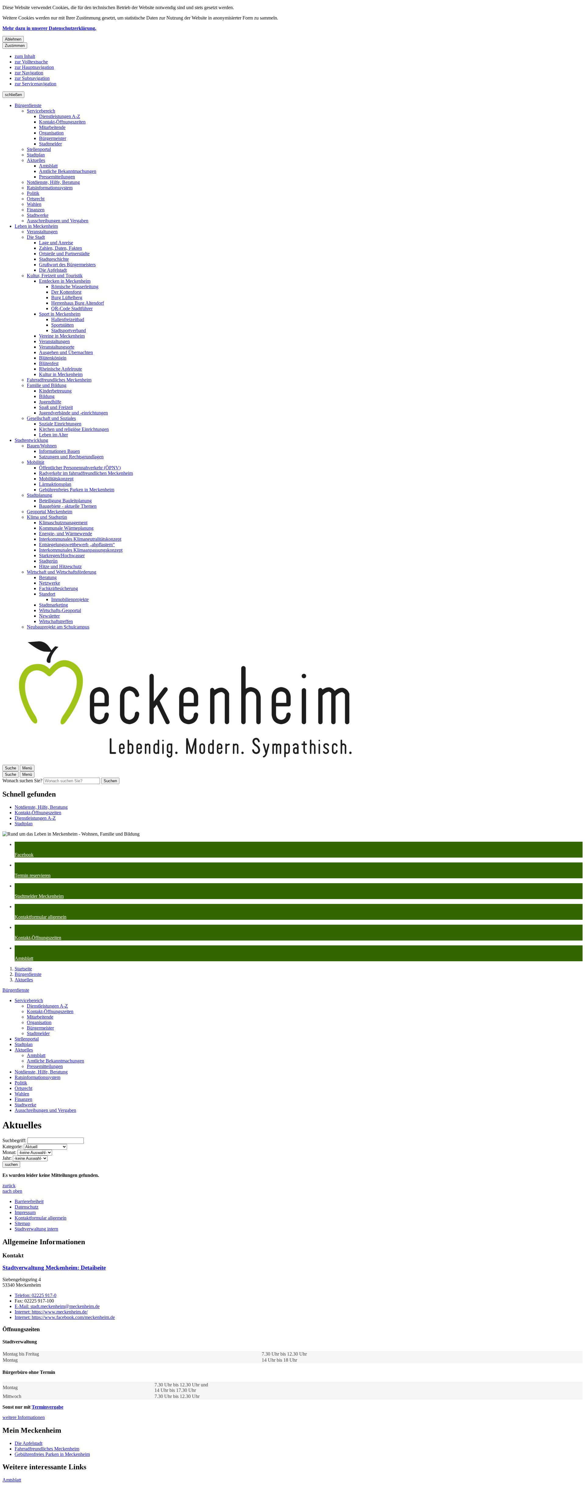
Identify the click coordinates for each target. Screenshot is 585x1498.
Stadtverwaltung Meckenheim (54, 1267)
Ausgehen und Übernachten (66, 352)
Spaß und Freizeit (56, 407)
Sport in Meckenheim (59, 314)
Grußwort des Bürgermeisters (67, 264)
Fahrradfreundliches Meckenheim (59, 379)
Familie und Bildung (46, 385)
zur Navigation (29, 72)
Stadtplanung (39, 495)
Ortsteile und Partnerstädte (64, 253)
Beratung (48, 577)
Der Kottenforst (66, 292)
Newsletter (49, 615)
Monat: (9, 1152)
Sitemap (22, 1223)
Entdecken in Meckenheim (64, 281)
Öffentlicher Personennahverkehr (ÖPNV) (80, 467)
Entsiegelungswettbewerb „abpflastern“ (77, 544)
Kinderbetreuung (55, 390)
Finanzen (35, 209)
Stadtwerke (37, 215)
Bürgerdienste (28, 105)
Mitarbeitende (52, 127)
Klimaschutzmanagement (63, 522)
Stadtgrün (48, 561)
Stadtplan (36, 154)
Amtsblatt (48, 165)
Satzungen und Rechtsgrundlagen (71, 456)
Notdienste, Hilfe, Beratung (53, 182)
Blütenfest (48, 363)
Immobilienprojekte (70, 599)
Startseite (23, 968)
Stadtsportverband (68, 330)
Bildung (47, 396)
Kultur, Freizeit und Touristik (55, 275)
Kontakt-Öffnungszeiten (62, 121)
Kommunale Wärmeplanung (66, 528)
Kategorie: (12, 1146)
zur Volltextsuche (31, 61)
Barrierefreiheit (29, 1201)
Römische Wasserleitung (74, 286)
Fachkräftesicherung (58, 588)
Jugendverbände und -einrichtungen (73, 412)
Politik (33, 193)
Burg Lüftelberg (66, 297)
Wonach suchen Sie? (22, 780)
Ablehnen (13, 39)
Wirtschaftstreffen (56, 621)
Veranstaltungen (42, 231)
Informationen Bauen (59, 451)
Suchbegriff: (14, 1140)
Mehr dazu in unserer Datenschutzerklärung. (49, 28)
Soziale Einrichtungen (60, 423)
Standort (47, 594)
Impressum (25, 1212)
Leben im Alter (53, 434)
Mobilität (35, 462)
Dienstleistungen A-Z (59, 116)
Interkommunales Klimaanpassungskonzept (80, 550)
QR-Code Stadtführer (72, 308)
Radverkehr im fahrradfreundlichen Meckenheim (86, 473)
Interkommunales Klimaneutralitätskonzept (80, 539)
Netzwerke (49, 583)
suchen (11, 1164)
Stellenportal (39, 149)
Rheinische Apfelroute (60, 368)
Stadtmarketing (53, 604)
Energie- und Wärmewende (65, 533)
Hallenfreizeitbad (67, 319)
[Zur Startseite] (185, 762)
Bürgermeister (52, 138)
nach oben (12, 1191)
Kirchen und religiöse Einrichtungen (74, 429)
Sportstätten (62, 325)
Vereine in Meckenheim (62, 336)
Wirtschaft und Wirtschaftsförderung (61, 572)
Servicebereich (41, 110)
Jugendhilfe (50, 401)
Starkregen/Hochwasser (62, 555)
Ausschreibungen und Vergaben (57, 220)
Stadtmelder (50, 143)
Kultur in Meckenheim (61, 374)
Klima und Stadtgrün (47, 517)
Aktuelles (36, 160)
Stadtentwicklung (31, 440)
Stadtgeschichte (54, 259)
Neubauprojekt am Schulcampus (58, 626)
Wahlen (34, 204)
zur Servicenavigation (35, 83)
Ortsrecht (35, 198)
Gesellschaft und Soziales (51, 418)
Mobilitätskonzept (56, 478)
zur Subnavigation (32, 78)
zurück (9, 1185)
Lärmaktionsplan (55, 484)
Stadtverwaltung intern (36, 1228)
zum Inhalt (25, 56)
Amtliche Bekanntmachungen (67, 171)
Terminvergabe (47, 1407)
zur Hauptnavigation (34, 67)
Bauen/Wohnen (42, 445)
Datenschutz (26, 1207)
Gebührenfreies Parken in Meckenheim (76, 489)
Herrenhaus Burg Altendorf (77, 303)
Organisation (51, 132)
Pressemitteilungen (57, 176)
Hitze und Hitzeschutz (60, 566)
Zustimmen (15, 45)
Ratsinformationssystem (50, 187)
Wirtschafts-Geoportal (60, 610)
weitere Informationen (23, 1417)
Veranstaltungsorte (56, 346)
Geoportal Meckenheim (49, 511)
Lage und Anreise (56, 242)
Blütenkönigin (52, 357)
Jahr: (7, 1158)
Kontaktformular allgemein (40, 1217)
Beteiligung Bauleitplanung (65, 500)
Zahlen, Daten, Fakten (60, 248)
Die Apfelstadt (53, 270)
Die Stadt (36, 237)
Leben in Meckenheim (36, 226)
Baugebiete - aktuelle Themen (68, 506)
